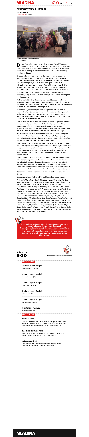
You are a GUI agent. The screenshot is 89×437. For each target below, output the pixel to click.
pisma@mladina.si (67, 255)
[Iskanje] (60, 2)
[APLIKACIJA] (53, 2)
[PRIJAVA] (57, 2)
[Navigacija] (71, 3)
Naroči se (66, 3)
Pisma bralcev (50, 255)
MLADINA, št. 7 (21, 14)
